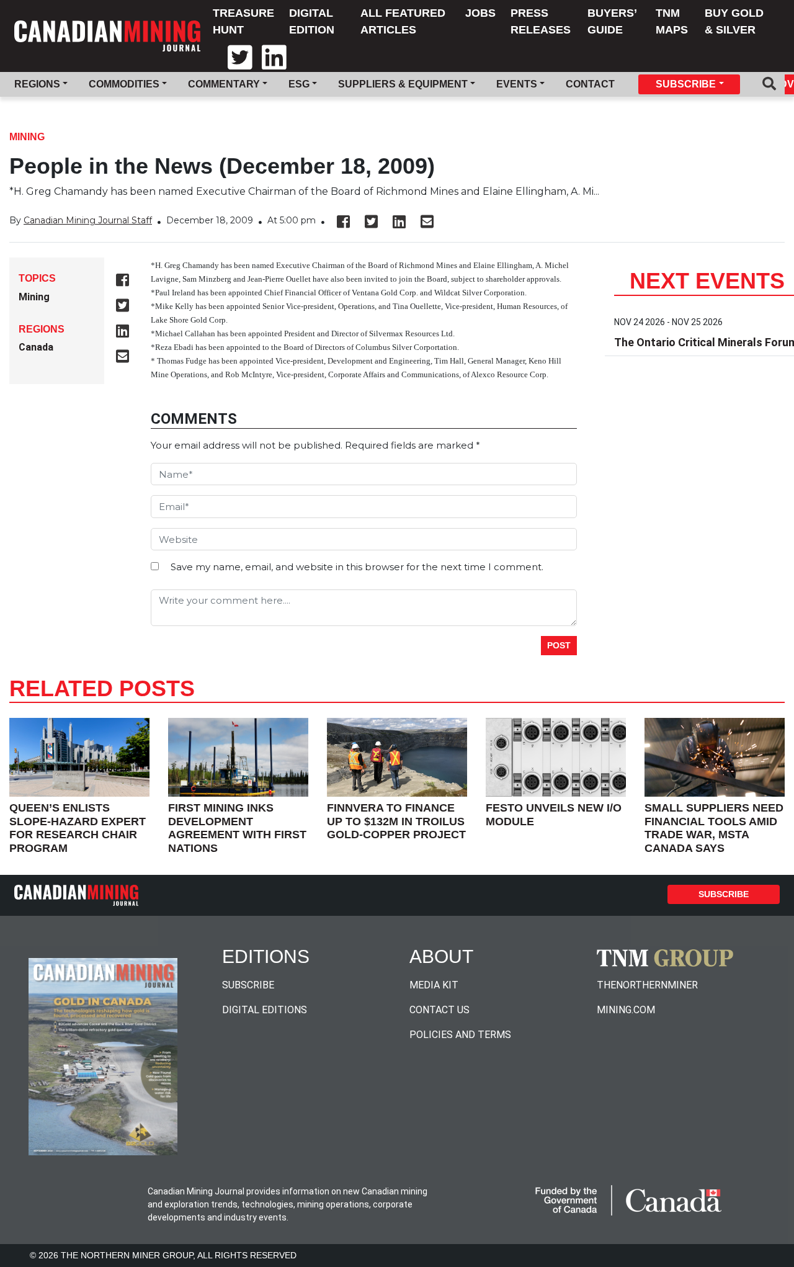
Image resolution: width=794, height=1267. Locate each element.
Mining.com (626, 1010)
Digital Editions (264, 1010)
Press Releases (541, 21)
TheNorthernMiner (647, 985)
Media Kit (433, 985)
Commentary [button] (224, 84)
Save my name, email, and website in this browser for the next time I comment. (357, 567)
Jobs (480, 13)
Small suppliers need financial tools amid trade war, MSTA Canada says (714, 828)
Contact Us (439, 1010)
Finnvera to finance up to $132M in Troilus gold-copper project (396, 821)
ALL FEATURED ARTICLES (402, 21)
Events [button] (516, 84)
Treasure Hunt (243, 21)
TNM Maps (672, 21)
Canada (36, 347)
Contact (590, 84)
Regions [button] (37, 84)
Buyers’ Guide (611, 21)
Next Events (707, 280)
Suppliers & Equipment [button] (403, 84)
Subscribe (723, 894)
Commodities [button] (124, 84)
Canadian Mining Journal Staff (88, 220)
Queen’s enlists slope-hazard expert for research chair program (77, 828)
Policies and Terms (460, 1035)
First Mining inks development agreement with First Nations (237, 828)
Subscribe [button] (686, 84)
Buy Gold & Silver (734, 21)
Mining (27, 137)
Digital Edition (311, 21)
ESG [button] (299, 84)
